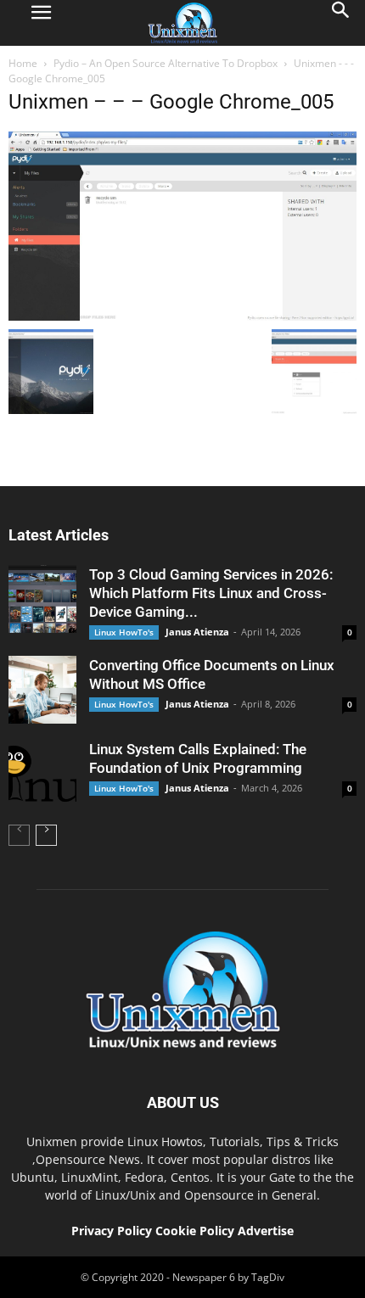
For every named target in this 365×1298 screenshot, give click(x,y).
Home (22, 63)
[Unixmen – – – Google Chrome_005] (182, 316)
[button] (341, 23)
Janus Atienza (197, 631)
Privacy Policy (111, 1230)
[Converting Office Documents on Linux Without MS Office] (42, 690)
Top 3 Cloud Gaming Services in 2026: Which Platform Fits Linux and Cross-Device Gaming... (211, 593)
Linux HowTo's (124, 632)
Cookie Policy (196, 1230)
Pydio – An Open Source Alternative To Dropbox (165, 63)
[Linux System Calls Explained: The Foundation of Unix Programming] (42, 774)
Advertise (266, 1230)
